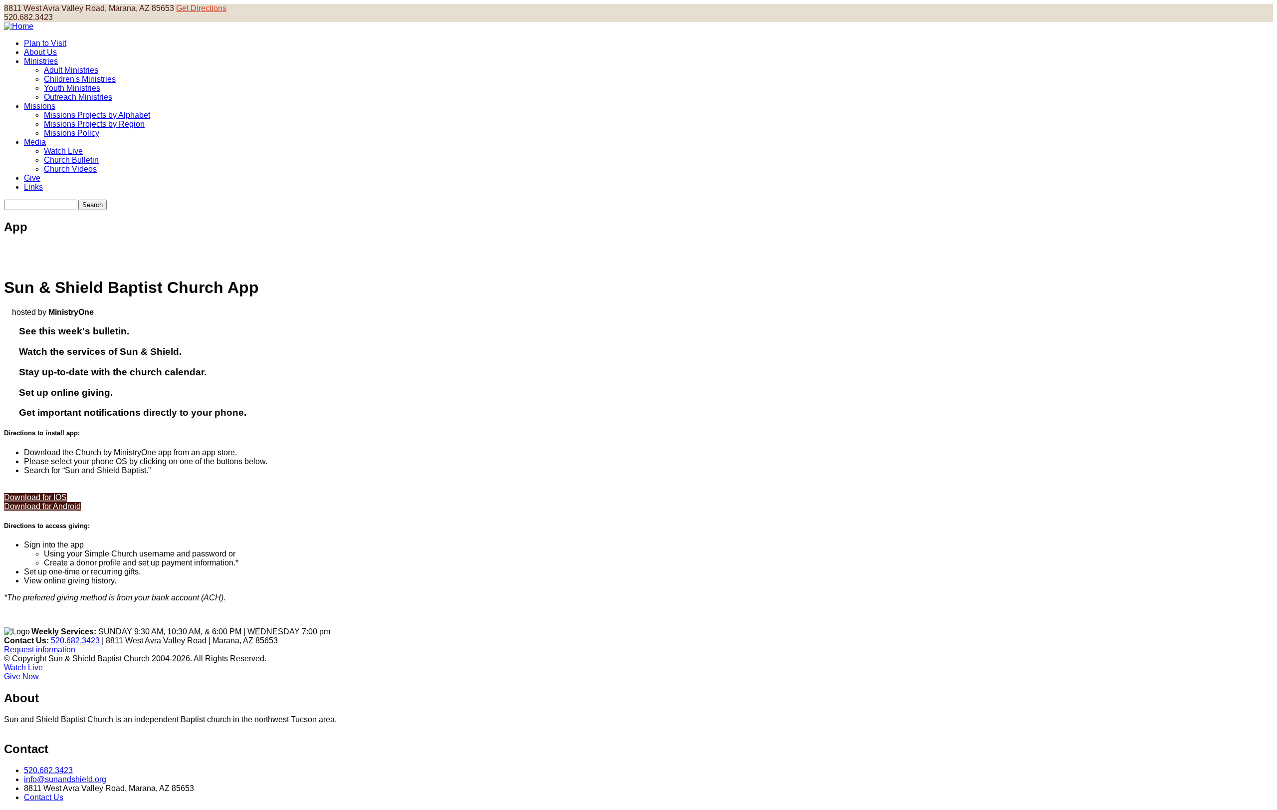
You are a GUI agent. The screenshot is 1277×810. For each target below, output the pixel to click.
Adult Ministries (71, 70)
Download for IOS (35, 497)
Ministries (41, 61)
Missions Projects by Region (94, 124)
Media (35, 142)
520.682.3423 (75, 640)
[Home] (18, 26)
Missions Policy (71, 133)
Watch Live (63, 151)
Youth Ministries (72, 88)
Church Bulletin (71, 160)
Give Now (21, 676)
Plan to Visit (45, 43)
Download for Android (42, 506)
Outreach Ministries (78, 97)
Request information (39, 649)
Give (32, 178)
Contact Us (43, 797)
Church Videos (70, 169)
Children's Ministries (80, 79)
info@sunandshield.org (65, 779)
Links (33, 187)
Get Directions (201, 8)
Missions (39, 106)
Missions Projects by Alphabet (97, 115)
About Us (40, 52)
